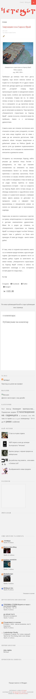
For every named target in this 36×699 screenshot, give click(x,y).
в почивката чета (25, 415)
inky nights (8, 650)
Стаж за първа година (17, 433)
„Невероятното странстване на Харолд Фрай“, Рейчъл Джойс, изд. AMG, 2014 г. (18, 70)
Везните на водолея (10, 616)
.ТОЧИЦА (7, 541)
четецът (6, 380)
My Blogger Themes (19, 692)
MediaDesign (8, 574)
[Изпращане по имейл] (7, 291)
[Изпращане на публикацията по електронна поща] (4, 291)
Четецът (24, 690)
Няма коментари (10, 32)
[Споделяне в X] (11, 291)
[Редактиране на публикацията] (3, 36)
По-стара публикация (27, 304)
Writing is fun (8, 588)
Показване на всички (28, 593)
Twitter (24, 284)
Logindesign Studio (11, 632)
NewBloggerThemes (21, 693)
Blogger (24, 683)
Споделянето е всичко (12, 622)
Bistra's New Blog (10, 547)
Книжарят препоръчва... (23, 409)
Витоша (6, 652)
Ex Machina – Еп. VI (10, 608)
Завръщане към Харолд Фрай (16, 26)
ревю (4, 22)
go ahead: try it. (9, 614)
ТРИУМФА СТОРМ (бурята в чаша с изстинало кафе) (17, 605)
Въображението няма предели (20, 469)
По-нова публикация (8, 304)
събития (15, 422)
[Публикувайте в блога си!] (9, 291)
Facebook (15, 284)
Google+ (8, 287)
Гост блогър (6, 409)
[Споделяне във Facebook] (13, 291)
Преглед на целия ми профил (12, 384)
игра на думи (16, 418)
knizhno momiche (10, 559)
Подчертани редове (9, 412)
